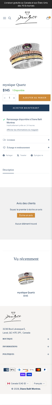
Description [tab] (8, 169)
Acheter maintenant (26, 108)
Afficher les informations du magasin (22, 130)
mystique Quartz (26, 292)
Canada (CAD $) (18, 383)
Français (38, 383)
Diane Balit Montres (30, 388)
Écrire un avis (26, 215)
